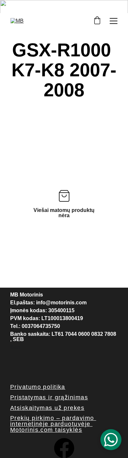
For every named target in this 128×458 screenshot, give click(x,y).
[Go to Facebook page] (64, 448)
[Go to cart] (97, 21)
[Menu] (113, 21)
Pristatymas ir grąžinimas (49, 397)
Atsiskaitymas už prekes (47, 408)
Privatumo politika (37, 387)
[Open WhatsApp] (110, 439)
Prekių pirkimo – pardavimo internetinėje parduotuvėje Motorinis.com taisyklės (53, 424)
